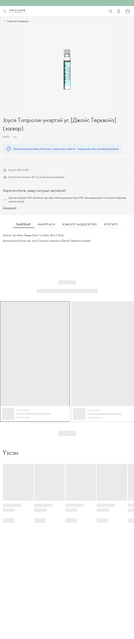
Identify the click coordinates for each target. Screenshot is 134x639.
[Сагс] (127, 11)
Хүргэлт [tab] (111, 224)
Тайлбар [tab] (23, 224)
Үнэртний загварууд (17, 21)
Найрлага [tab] (46, 224)
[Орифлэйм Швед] (17, 11)
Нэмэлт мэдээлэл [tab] (79, 224)
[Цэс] (5, 11)
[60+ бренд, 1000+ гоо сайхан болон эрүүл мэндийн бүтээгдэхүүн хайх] (110, 11)
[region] (67, 69)
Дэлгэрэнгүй (9, 208)
